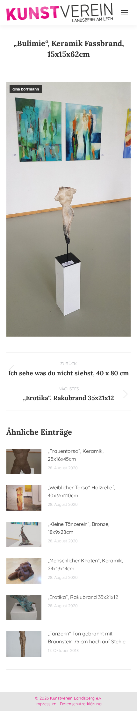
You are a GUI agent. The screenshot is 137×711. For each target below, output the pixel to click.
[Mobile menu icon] (124, 12)
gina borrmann (25, 89)
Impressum (45, 703)
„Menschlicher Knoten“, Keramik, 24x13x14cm (85, 564)
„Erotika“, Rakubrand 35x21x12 (83, 597)
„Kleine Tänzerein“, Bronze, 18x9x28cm (78, 528)
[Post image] (23, 461)
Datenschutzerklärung (81, 703)
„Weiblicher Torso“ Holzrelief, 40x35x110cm (81, 491)
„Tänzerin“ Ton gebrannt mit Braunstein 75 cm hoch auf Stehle (87, 637)
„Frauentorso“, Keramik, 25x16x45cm (76, 455)
